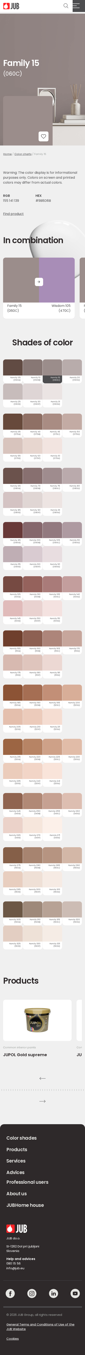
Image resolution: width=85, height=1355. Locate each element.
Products (16, 1149)
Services (15, 1161)
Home (7, 154)
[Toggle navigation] (79, 6)
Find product (13, 213)
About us (16, 1194)
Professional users (27, 1182)
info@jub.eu (15, 1268)
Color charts (23, 154)
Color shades (21, 1138)
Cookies (12, 1338)
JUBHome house (25, 1205)
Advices (15, 1172)
